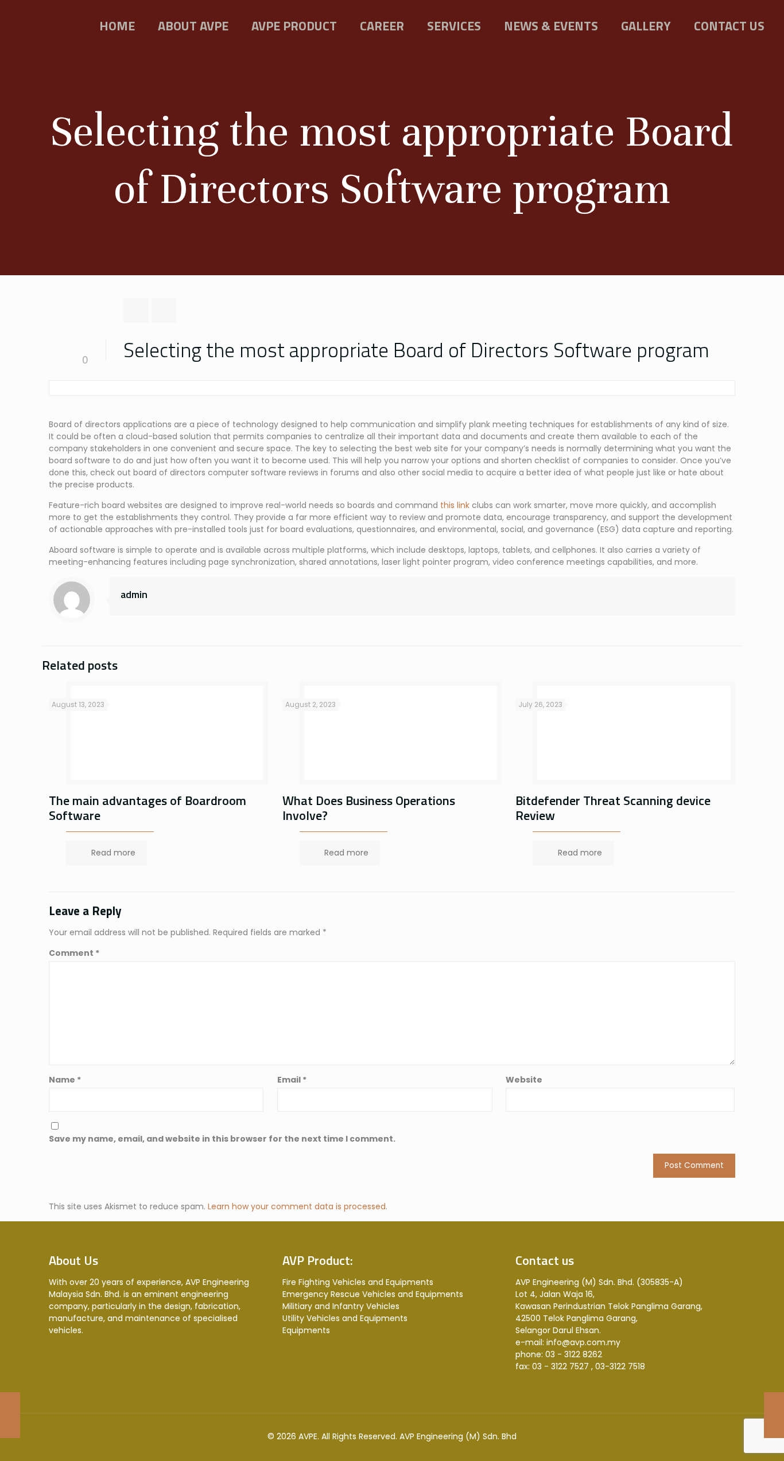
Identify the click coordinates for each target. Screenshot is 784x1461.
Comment (74, 953)
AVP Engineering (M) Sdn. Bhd (458, 1436)
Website (524, 1079)
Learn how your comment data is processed (297, 1206)
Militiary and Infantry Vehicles (340, 1306)
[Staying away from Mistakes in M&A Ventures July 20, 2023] (10, 1415)
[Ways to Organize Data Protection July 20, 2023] (774, 1415)
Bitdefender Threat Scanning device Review (613, 808)
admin (134, 594)
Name (65, 1079)
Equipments (306, 1330)
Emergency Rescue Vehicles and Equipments (372, 1294)
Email (291, 1079)
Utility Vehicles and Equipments (344, 1318)
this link (454, 505)
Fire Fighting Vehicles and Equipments (357, 1282)
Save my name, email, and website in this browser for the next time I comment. (222, 1138)
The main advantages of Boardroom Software (147, 808)
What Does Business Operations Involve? (368, 808)
